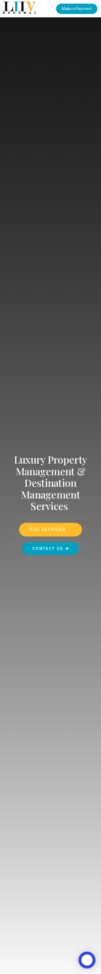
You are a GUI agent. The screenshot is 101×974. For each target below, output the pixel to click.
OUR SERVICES (48, 529)
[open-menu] (52, 8)
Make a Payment (77, 8)
